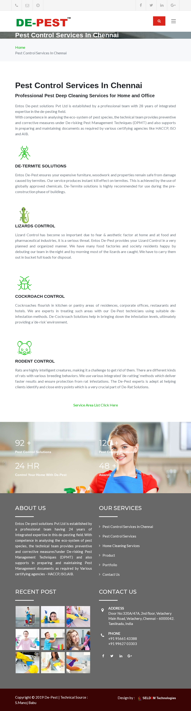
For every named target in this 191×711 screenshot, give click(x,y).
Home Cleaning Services (121, 546)
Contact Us (111, 574)
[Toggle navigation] (173, 22)
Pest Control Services (119, 536)
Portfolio (109, 565)
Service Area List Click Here (95, 405)
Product (108, 555)
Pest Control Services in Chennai (127, 526)
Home (20, 47)
